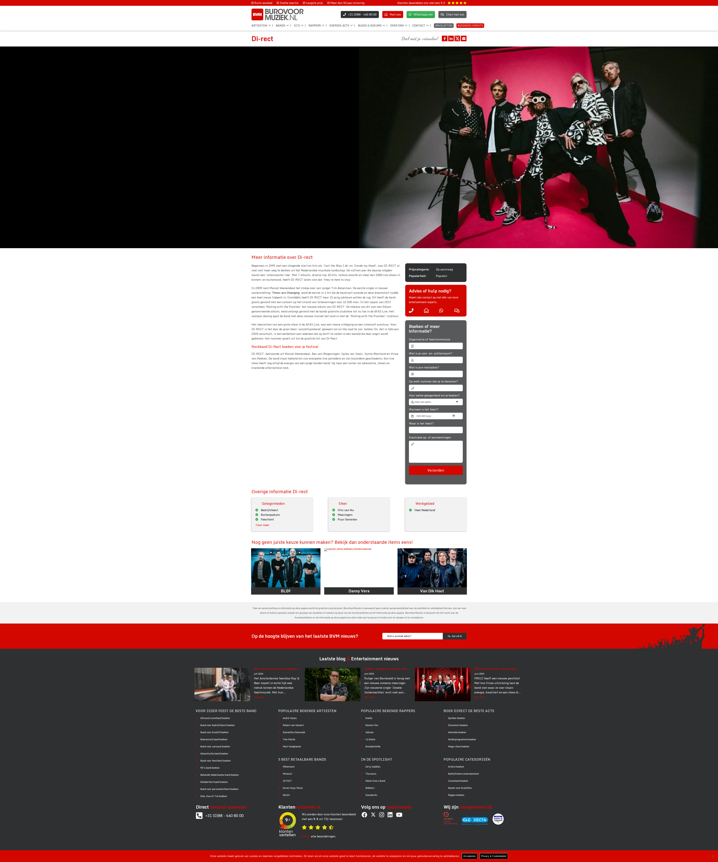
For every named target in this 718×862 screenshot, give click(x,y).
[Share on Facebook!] (444, 38)
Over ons (397, 25)
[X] (373, 814)
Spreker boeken (456, 718)
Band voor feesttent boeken (215, 761)
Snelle (368, 718)
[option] (538, 147)
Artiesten (259, 25)
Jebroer (369, 732)
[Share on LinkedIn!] (451, 38)
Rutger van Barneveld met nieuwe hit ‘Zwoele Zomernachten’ (387, 668)
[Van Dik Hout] (432, 567)
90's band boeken (210, 768)
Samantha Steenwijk (294, 732)
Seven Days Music (293, 788)
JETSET (287, 781)
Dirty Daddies (373, 767)
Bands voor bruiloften (460, 788)
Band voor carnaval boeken (215, 746)
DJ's (297, 25)
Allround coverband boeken (215, 718)
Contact (418, 25)
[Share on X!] (457, 38)
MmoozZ (287, 774)
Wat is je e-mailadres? (424, 367)
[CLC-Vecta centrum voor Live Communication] (477, 823)
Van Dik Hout (432, 591)
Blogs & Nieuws (370, 25)
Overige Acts (339, 25)
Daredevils (371, 795)
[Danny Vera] (359, 567)
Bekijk (306, 836)
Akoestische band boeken (214, 753)
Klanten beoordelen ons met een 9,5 (421, 3)
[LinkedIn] (390, 814)
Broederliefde (373, 746)
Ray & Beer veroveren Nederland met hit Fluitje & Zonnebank (277, 668)
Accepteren (469, 856)
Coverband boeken (458, 781)
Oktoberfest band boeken (214, 782)
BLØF (286, 591)
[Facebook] (364, 814)
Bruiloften (443, 25)
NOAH (286, 795)
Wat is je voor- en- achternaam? (430, 353)
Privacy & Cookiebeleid (493, 856)
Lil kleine (370, 739)
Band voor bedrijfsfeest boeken (217, 725)
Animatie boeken (457, 732)
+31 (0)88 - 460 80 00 (224, 816)
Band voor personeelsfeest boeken (219, 789)
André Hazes (290, 718)
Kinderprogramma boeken (462, 739)
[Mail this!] (464, 38)
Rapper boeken (456, 795)
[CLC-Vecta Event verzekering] (452, 823)
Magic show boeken (458, 746)
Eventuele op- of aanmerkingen (430, 437)
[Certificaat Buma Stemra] (498, 823)
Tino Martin (289, 739)
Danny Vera (359, 591)
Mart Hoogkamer (292, 746)
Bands (280, 25)
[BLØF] (285, 567)
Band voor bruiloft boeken (214, 732)
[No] (713, 856)
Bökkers (370, 788)
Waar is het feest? (421, 423)
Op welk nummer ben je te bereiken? (433, 381)
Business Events (470, 25)
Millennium (289, 767)
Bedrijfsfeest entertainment (463, 774)
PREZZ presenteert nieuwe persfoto (497, 668)
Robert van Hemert (293, 725)
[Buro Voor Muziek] (277, 14)
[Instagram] (381, 814)
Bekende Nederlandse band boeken (219, 775)
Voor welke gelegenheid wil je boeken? (434, 395)
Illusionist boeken (458, 725)
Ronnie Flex (371, 725)
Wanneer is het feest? (423, 409)
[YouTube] (399, 814)
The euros (370, 774)
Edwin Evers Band (375, 781)
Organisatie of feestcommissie (429, 339)
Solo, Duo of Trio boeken (213, 796)
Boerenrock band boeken (213, 739)
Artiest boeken (456, 767)
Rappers (315, 25)
